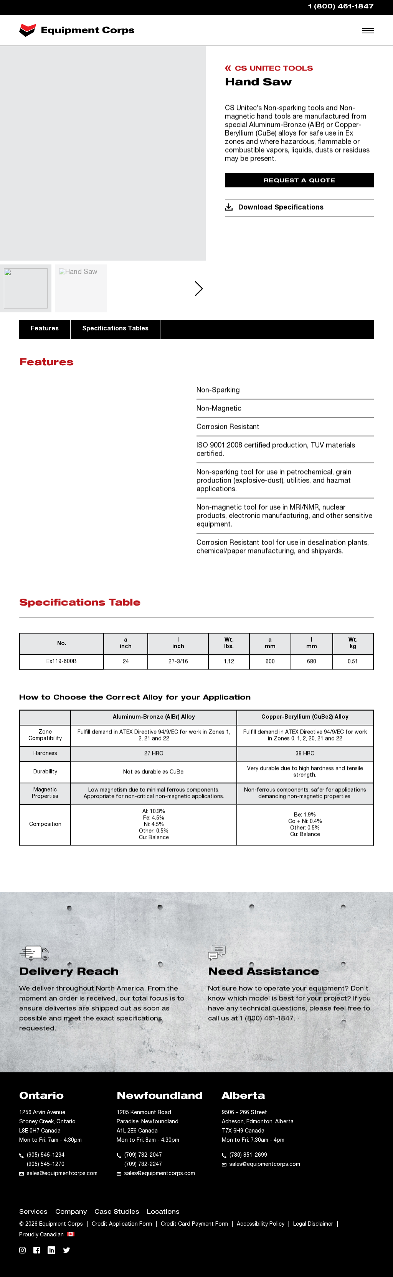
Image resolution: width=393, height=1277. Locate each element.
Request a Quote (299, 181)
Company (71, 1213)
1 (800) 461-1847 (267, 1019)
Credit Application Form (122, 1224)
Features (45, 329)
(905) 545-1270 (45, 1164)
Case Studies (116, 1213)
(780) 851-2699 (248, 1155)
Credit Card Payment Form (194, 1224)
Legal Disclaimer (313, 1224)
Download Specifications (281, 208)
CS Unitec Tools (274, 69)
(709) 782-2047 (143, 1155)
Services (33, 1213)
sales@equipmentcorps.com (62, 1174)
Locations (163, 1213)
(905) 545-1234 (45, 1155)
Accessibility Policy (260, 1224)
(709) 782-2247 (143, 1164)
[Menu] (368, 30)
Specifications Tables (115, 329)
